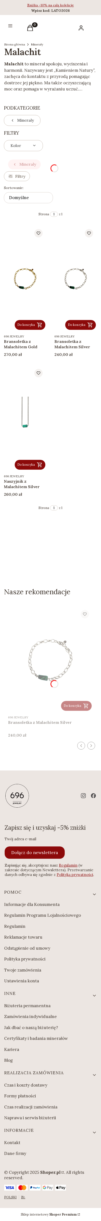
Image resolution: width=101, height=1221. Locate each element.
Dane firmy (15, 1153)
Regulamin (68, 865)
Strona (43, 214)
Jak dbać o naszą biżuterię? (31, 1027)
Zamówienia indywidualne (30, 1016)
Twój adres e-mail (20, 839)
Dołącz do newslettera (34, 852)
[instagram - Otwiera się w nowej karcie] (83, 796)
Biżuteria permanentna (27, 1005)
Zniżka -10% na (40, 5)
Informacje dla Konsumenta (32, 904)
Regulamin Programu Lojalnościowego (42, 915)
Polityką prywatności (75, 874)
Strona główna (14, 44)
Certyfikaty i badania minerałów (36, 1038)
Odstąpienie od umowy (27, 948)
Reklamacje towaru (23, 937)
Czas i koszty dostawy (25, 1085)
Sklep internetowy (49, 1214)
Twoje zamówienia (22, 970)
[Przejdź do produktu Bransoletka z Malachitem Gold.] (25, 278)
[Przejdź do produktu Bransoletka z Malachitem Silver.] (75, 278)
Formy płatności (20, 1096)
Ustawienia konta (21, 981)
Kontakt (12, 1142)
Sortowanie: (14, 188)
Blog (8, 1060)
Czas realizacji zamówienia (30, 1107)
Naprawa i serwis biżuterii (30, 1117)
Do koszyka (26, 325)
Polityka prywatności (25, 959)
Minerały (37, 44)
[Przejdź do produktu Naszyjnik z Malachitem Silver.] (25, 418)
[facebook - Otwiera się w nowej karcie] (93, 796)
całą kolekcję (63, 5)
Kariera (11, 1049)
